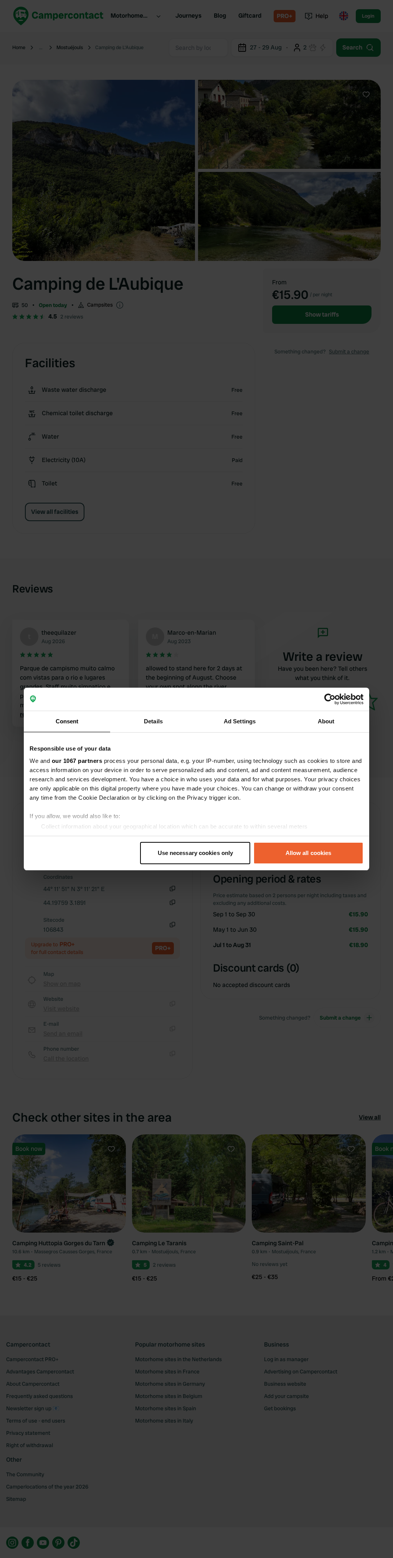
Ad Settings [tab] (240, 721)
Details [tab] (153, 721)
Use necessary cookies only (195, 853)
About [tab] (326, 721)
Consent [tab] (67, 721)
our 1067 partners (77, 761)
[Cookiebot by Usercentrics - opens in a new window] (329, 699)
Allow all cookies (309, 853)
